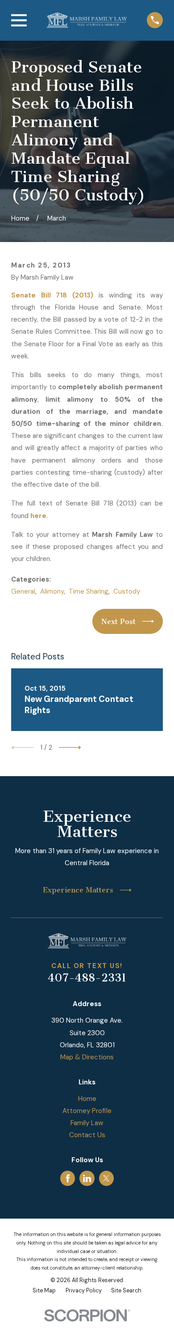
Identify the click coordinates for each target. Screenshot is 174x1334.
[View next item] (70, 747)
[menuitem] (44, 1291)
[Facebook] (68, 1178)
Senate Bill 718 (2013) (52, 295)
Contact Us (87, 1134)
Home (87, 1098)
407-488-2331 (87, 977)
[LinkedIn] (87, 1178)
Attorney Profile (87, 1110)
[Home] (86, 20)
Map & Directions (87, 1057)
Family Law (87, 1122)
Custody (126, 591)
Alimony (52, 591)
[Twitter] (106, 1178)
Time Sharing (88, 591)
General (23, 591)
